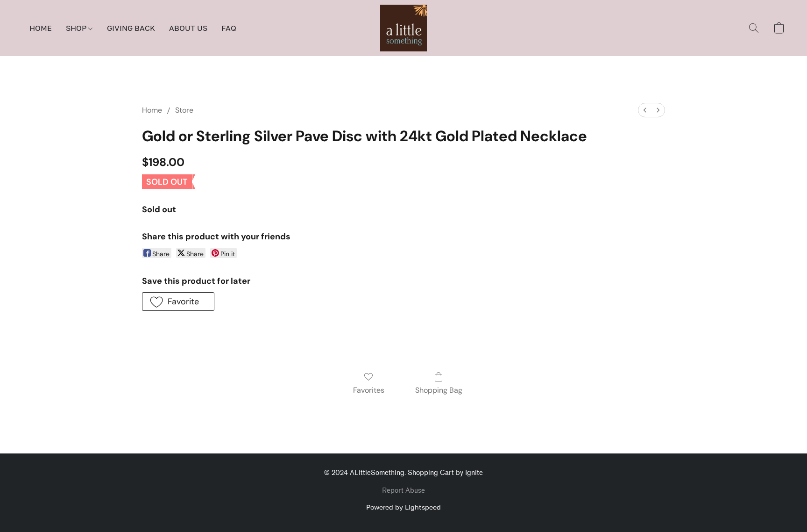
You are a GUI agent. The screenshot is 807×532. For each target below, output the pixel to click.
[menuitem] (644, 110)
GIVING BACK (131, 28)
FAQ (228, 28)
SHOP (77, 28)
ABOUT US (188, 28)
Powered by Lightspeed (403, 507)
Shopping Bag (438, 390)
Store (184, 110)
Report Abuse (403, 491)
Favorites (368, 390)
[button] (403, 28)
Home (152, 110)
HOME (40, 28)
